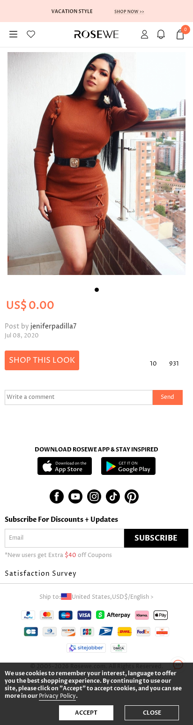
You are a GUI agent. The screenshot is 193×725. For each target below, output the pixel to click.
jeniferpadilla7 (53, 326)
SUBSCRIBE (156, 538)
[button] (96, 574)
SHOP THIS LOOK (42, 360)
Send (167, 397)
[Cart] (162, 34)
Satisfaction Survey (41, 573)
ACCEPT (86, 713)
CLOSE (152, 713)
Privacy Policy (57, 696)
